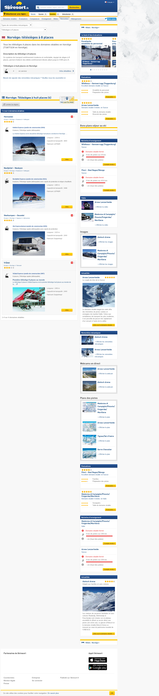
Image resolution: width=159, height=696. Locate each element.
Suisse (83, 147)
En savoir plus (53, 693)
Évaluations (23, 19)
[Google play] (98, 670)
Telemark (18, 265)
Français (110, 2)
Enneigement (46, 19)
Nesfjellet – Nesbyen (13, 168)
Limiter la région (11, 104)
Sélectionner (66, 14)
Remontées (64, 19)
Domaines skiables (10, 19)
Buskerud (19, 119)
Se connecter (37, 681)
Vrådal (7, 263)
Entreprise (36, 678)
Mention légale (9, 681)
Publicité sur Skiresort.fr (69, 678)
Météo (56, 19)
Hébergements (76, 19)
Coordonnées (9, 678)
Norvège (12, 119)
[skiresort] (17, 6)
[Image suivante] (114, 55)
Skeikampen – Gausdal (14, 216)
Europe (6, 119)
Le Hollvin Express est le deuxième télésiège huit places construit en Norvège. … (40, 134)
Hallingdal (26, 119)
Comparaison (34, 19)
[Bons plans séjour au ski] (110, 19)
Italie (83, 526)
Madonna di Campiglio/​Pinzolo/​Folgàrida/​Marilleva (95, 522)
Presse (6, 683)
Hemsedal (8, 117)
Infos (67, 159)
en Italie (103, 499)
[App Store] (98, 663)
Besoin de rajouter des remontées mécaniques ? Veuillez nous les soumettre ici (34, 78)
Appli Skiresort (95, 653)
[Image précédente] (83, 55)
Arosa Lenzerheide (90, 549)
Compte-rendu (109, 164)
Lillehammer (26, 218)
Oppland (18, 218)
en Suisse (104, 86)
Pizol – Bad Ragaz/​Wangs (93, 170)
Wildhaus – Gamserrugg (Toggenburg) (98, 145)
